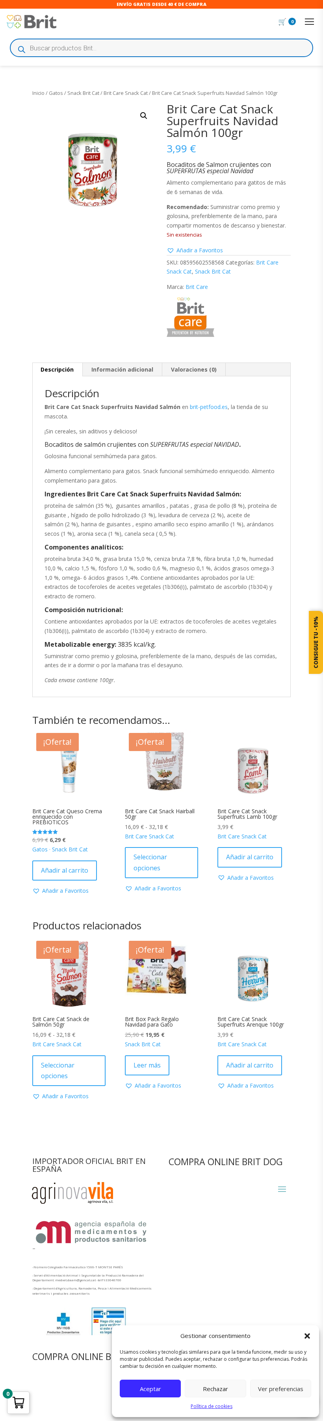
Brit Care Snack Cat (126, 92)
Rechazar (215, 1389)
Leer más (147, 1065)
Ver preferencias (280, 1389)
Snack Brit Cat (83, 92)
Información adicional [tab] (122, 369)
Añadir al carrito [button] (64, 870)
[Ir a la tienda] (31, 22)
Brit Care (197, 286)
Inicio (38, 92)
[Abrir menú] (309, 21)
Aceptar (150, 1389)
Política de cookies (211, 1406)
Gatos (56, 92)
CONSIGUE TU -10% (315, 642)
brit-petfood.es (209, 407)
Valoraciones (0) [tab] (194, 369)
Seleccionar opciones (150, 862)
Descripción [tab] (57, 369)
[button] (307, 1336)
